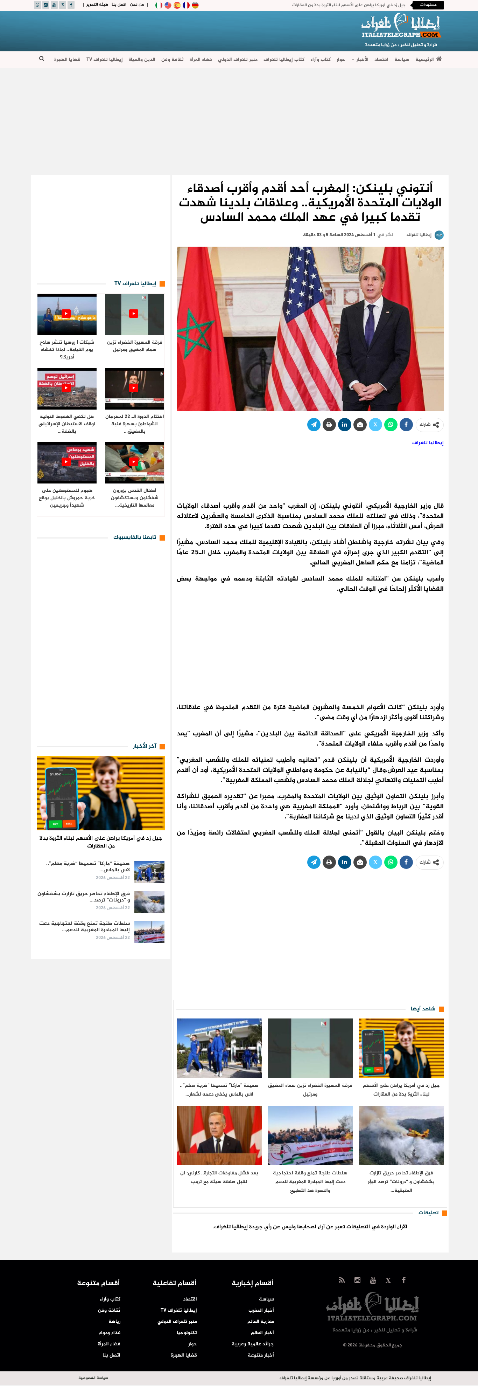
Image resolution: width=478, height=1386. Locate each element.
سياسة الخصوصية (93, 1378)
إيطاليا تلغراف (428, 443)
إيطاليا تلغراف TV (104, 60)
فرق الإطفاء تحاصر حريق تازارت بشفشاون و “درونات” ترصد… (83, 897)
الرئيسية (424, 60)
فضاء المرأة (201, 60)
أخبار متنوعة (261, 1355)
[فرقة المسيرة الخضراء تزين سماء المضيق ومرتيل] (310, 1048)
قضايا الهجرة (67, 60)
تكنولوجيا (187, 1333)
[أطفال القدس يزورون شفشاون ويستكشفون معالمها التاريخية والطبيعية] (134, 463)
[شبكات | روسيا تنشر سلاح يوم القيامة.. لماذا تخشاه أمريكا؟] (67, 315)
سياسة (401, 60)
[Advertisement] (162, 30)
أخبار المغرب (261, 1310)
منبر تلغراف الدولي (238, 60)
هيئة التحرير (97, 4)
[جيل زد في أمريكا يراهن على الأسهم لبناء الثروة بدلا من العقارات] (401, 1048)
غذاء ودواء (109, 1333)
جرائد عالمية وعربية (253, 1344)
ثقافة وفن (172, 60)
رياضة (114, 1322)
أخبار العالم (262, 1333)
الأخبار (362, 60)
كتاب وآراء (320, 60)
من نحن (137, 4)
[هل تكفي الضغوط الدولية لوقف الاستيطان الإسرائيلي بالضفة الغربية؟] (67, 389)
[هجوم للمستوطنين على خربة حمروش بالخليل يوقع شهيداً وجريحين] (67, 463)
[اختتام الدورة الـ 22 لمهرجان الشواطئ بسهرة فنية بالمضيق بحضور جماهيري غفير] (134, 389)
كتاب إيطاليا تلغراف (283, 60)
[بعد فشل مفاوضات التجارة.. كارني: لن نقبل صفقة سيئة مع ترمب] (219, 1135)
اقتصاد (381, 60)
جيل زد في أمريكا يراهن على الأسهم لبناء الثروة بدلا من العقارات (349, 5)
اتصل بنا (119, 4)
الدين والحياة (142, 60)
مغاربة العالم (260, 1322)
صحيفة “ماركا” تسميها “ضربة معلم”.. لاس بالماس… (88, 866)
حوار (341, 60)
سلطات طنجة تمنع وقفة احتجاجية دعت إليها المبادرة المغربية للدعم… (84, 926)
